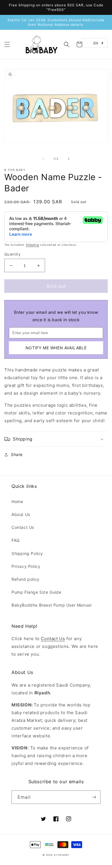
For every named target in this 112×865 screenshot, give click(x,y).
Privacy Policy (25, 566)
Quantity (12, 254)
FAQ (15, 540)
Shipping (32, 244)
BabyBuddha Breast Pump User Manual (51, 605)
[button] (7, 44)
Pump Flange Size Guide (36, 592)
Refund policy (25, 579)
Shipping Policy (27, 553)
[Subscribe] (94, 797)
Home (17, 501)
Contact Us (22, 527)
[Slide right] (68, 159)
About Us (20, 514)
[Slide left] (43, 159)
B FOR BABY (15, 170)
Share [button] (17, 454)
